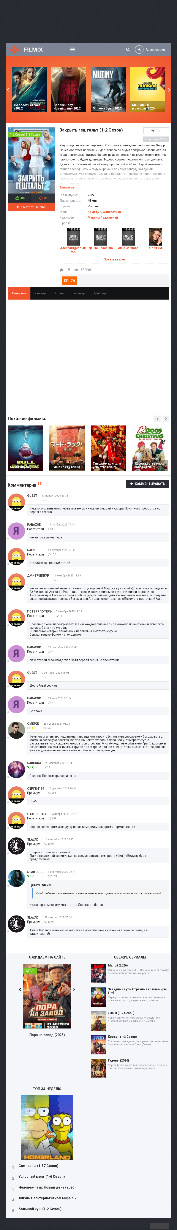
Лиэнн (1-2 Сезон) (121, 1013)
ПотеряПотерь (39, 611)
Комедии (94, 212)
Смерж (33, 723)
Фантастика (112, 212)
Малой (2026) (118, 965)
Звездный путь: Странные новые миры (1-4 (137, 990)
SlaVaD (32, 839)
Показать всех (114, 259)
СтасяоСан (36, 814)
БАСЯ (31, 550)
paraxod (34, 524)
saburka (34, 763)
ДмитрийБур (38, 575)
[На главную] (30, 49)
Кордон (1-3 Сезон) (122, 1036)
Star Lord (35, 872)
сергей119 (35, 788)
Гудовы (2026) (118, 1060)
